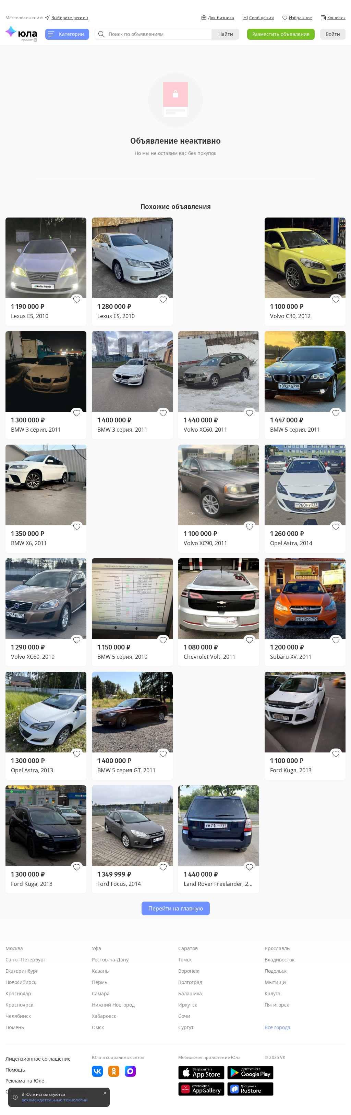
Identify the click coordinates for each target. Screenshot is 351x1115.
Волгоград (190, 982)
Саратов (188, 948)
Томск (185, 959)
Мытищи (275, 982)
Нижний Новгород (113, 1004)
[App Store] (201, 1072)
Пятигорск (277, 1004)
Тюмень (14, 1027)
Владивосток (279, 959)
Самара (101, 993)
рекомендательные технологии (55, 1100)
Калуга (272, 993)
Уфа (96, 948)
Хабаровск (104, 1016)
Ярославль (277, 948)
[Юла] (21, 31)
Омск (98, 1027)
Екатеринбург (21, 971)
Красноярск (19, 1004)
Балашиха (190, 993)
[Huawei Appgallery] (201, 1089)
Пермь (99, 982)
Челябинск (18, 1016)
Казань (100, 971)
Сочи (184, 1016)
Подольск (276, 971)
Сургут (186, 1027)
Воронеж (188, 971)
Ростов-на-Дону (110, 959)
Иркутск (187, 1004)
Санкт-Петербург (25, 959)
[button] (77, 299)
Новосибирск (20, 982)
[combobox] (153, 34)
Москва (14, 948)
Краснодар (18, 993)
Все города (277, 1027)
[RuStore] (250, 1089)
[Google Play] (250, 1072)
